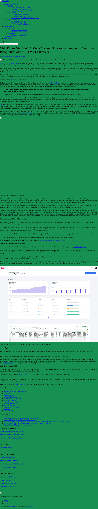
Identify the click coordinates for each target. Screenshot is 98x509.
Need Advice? (8, 38)
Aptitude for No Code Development (15, 391)
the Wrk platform (8, 363)
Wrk (11, 80)
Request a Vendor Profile (19, 30)
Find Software (12, 12)
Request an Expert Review (8, 467)
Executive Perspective (19, 56)
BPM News (7, 393)
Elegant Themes (13, 506)
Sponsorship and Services (19, 31)
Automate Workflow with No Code (22, 9)
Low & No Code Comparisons (13, 398)
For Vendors (11, 28)
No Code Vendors (9, 405)
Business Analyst (9, 395)
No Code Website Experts (19, 21)
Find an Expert (12, 19)
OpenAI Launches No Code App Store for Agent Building (21, 418)
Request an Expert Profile (19, 35)
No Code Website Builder (11, 407)
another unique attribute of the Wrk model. (53, 240)
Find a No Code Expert (7, 474)
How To (10, 6)
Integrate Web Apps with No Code (21, 11)
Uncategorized (8, 410)
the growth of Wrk (20, 384)
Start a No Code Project (11, 4)
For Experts (11, 33)
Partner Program (9, 26)
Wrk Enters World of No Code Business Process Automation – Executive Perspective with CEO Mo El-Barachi (37, 421)
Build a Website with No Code (20, 7)
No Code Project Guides (8, 428)
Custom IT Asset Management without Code (17, 425)
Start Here (7, 409)
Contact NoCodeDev (6, 448)
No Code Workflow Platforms (9, 461)
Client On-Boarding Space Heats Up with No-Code (19, 420)
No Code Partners (9, 403)
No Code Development (11, 400)
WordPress (30, 506)
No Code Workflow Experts (20, 23)
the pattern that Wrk (24, 374)
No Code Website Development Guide (11, 431)
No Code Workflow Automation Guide (12, 435)
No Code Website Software (19, 14)
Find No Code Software (7, 454)
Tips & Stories (8, 37)
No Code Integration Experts (20, 25)
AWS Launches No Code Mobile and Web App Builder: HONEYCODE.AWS (28, 423)
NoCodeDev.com (55, 83)
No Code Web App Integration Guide (11, 438)
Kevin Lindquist (7, 56)
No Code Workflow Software (20, 16)
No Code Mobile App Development (15, 402)
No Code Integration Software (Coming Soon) (25, 18)
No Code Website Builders (8, 457)
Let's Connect (4, 444)
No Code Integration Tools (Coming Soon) (13, 464)
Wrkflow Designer (26, 113)
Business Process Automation (9, 63)
